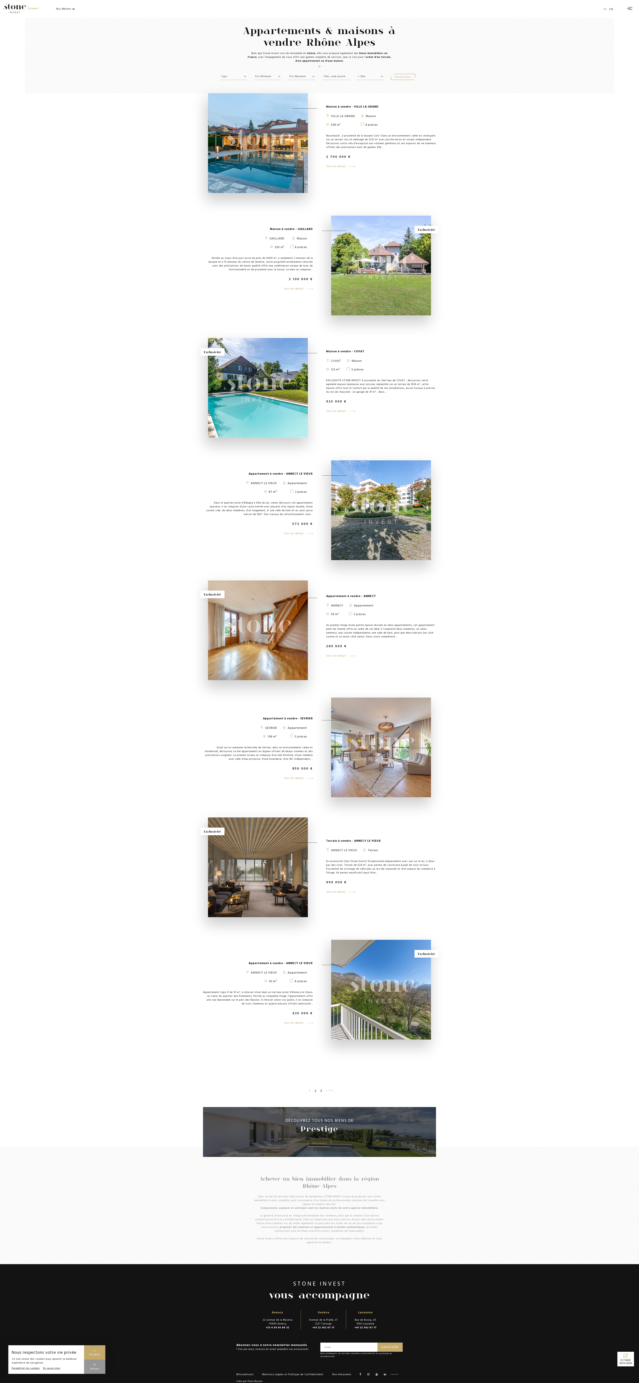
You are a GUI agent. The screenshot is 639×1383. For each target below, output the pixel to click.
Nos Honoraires (341, 1374)
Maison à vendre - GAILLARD (291, 229)
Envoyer (390, 1347)
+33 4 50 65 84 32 (277, 1327)
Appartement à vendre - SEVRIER (288, 718)
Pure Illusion (255, 1381)
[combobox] (233, 76)
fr (605, 9)
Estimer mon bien (626, 1362)
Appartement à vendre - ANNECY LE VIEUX (281, 473)
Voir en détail (336, 166)
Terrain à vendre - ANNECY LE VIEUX (353, 840)
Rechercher (403, 76)
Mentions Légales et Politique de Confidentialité (292, 1374)
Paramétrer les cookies (26, 1368)
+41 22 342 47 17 (323, 1327)
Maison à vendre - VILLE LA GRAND (352, 106)
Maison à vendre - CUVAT (345, 351)
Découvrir (319, 1143)
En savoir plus (51, 1368)
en (611, 9)
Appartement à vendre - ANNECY (351, 596)
